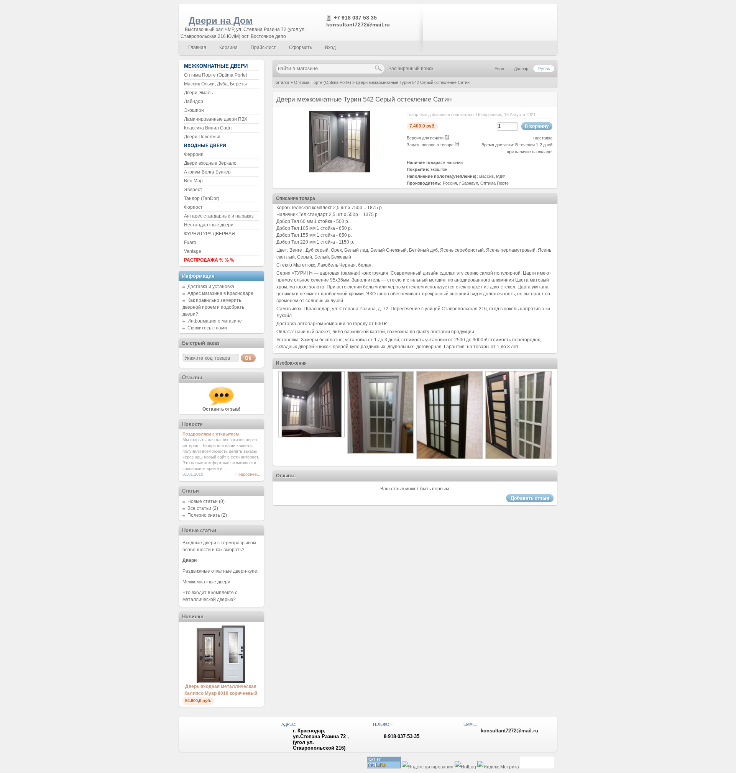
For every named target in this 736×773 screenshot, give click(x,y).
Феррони (194, 154)
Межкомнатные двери (206, 582)
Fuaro (190, 242)
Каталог (281, 82)
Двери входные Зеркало (210, 163)
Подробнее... (247, 474)
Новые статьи (202, 501)
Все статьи (199, 508)
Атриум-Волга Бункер (207, 172)
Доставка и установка (210, 286)
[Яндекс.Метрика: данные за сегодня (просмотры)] (498, 767)
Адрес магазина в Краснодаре (220, 293)
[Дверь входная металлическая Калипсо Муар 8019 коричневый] (221, 681)
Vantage (192, 251)
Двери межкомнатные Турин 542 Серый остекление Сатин (413, 82)
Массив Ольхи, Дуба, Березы (215, 84)
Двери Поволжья (202, 136)
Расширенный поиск (410, 68)
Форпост (193, 207)
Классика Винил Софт (208, 128)
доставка (543, 138)
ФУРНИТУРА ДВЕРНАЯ (209, 233)
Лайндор (193, 101)
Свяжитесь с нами (207, 328)
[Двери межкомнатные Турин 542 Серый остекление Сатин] (339, 171)
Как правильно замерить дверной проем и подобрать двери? (213, 307)
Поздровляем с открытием (210, 434)
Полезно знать (203, 515)
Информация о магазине (214, 321)
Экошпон (194, 110)
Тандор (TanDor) (201, 198)
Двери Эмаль (198, 92)
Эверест (193, 189)
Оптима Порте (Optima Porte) (322, 82)
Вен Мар (193, 180)
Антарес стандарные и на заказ (219, 216)
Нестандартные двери (208, 225)
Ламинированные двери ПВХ (215, 119)
